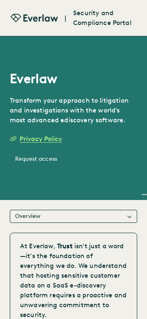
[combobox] (73, 216)
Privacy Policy (41, 139)
